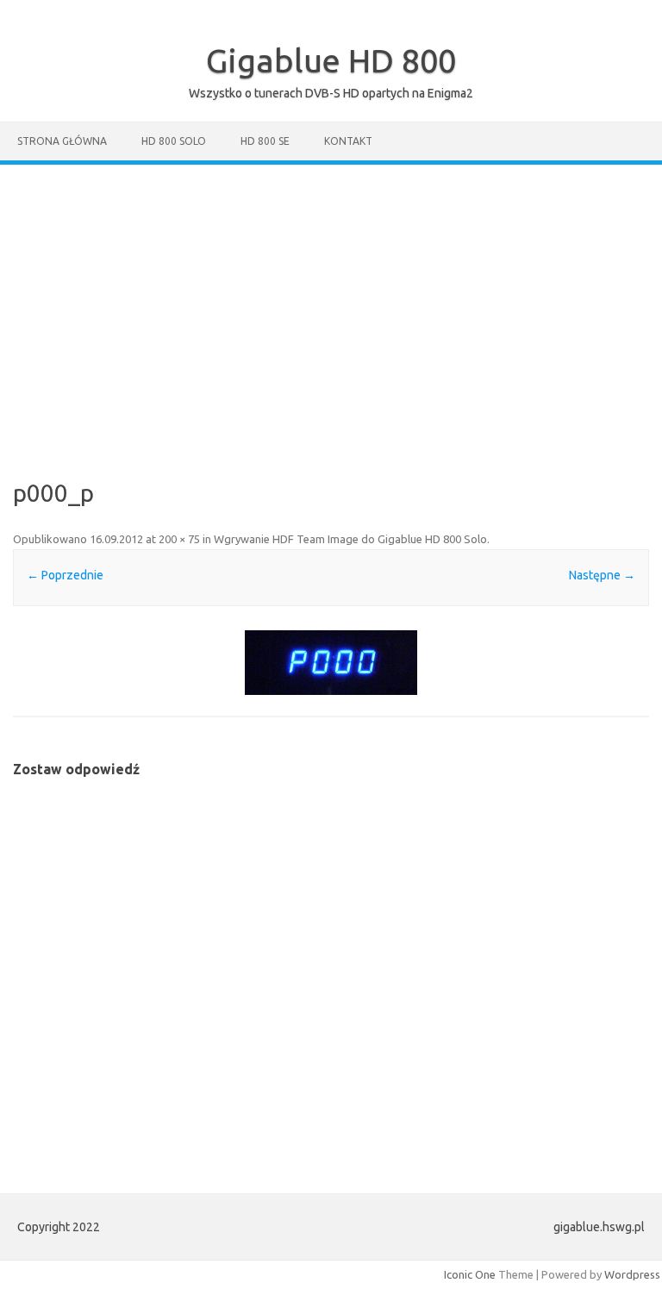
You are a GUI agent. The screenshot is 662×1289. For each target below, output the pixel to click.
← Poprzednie (65, 575)
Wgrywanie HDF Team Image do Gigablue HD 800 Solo (350, 539)
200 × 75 (179, 539)
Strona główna (62, 141)
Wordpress (632, 1274)
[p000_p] (330, 662)
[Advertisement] (331, 294)
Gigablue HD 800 (331, 60)
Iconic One (470, 1274)
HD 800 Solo (173, 141)
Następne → (602, 575)
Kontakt (348, 141)
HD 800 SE (265, 141)
